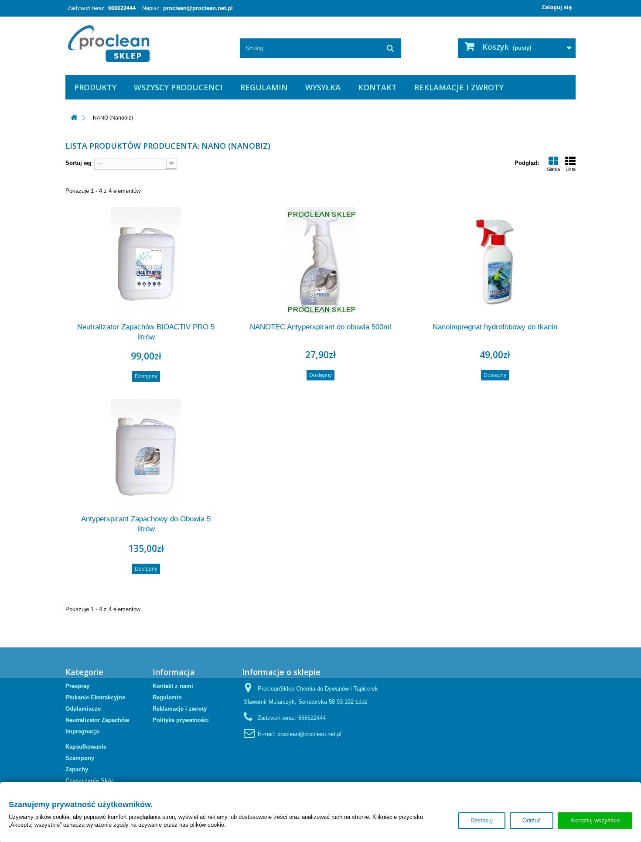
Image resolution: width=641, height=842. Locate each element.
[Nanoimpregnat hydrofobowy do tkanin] (495, 261)
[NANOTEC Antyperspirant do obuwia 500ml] (320, 261)
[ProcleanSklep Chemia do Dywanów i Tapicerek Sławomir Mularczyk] (146, 43)
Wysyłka (323, 87)
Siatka (553, 169)
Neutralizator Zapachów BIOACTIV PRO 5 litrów (146, 332)
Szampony (79, 758)
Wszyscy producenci (178, 87)
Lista (571, 169)
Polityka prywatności (181, 720)
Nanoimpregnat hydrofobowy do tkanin (495, 327)
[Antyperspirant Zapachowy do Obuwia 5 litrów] (146, 453)
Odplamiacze (83, 708)
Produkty (95, 87)
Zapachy (76, 769)
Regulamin (264, 87)
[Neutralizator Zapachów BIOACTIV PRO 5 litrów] (146, 261)
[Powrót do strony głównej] (74, 118)
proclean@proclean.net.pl (198, 8)
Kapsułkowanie (85, 746)
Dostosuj (482, 820)
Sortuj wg (78, 163)
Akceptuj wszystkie (595, 820)
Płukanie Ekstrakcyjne (95, 697)
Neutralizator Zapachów (97, 720)
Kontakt (377, 87)
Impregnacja (82, 731)
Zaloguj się (557, 7)
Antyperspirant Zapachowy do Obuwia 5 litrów (146, 524)
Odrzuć (531, 820)
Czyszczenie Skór (89, 780)
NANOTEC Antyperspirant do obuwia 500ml (320, 327)
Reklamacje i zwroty (459, 87)
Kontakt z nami (173, 686)
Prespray (77, 686)
